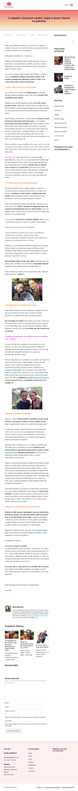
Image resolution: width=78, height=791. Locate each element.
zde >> (37, 617)
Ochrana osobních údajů (52, 787)
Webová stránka (10, 711)
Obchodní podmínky (68, 787)
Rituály (56, 115)
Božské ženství (59, 106)
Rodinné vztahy (59, 119)
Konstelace (58, 110)
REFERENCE (32, 765)
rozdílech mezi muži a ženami (38, 378)
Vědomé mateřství (60, 123)
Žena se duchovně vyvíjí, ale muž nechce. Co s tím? (26, 645)
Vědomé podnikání (60, 132)
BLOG (30, 759)
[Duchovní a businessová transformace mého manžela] (58, 89)
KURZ (30, 756)
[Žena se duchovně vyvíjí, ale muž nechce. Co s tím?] (27, 635)
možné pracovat (11, 452)
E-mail (7, 707)
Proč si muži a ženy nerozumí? (42, 646)
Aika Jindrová (22, 35)
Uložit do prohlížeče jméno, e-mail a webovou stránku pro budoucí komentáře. (25, 719)
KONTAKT (31, 771)
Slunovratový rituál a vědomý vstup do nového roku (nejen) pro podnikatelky (69, 63)
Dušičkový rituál (68, 77)
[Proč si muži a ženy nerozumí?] (42, 636)
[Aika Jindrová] (9, 5)
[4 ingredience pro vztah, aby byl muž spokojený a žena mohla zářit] (11, 634)
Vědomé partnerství (60, 127)
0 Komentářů (44, 35)
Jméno (7, 703)
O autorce (39, 787)
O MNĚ (30, 768)
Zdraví (56, 140)
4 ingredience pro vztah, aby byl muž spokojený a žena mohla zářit (11, 645)
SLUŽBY (31, 762)
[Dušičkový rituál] (58, 77)
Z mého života (59, 136)
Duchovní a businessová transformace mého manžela (69, 89)
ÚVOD (30, 753)
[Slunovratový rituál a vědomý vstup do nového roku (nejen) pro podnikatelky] (58, 60)
